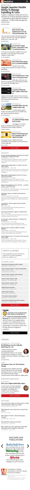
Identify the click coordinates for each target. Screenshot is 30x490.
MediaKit (19, 469)
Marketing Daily (16, 44)
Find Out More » (15, 333)
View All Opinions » (15, 395)
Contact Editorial (11, 471)
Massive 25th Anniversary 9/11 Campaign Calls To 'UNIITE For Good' (20, 135)
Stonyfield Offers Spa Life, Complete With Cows (20, 106)
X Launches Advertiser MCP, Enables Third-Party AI (19, 91)
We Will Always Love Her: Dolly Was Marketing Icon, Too (11, 346)
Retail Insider (5, 381)
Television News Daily (18, 118)
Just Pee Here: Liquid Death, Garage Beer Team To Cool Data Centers (20, 47)
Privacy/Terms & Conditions (13, 472)
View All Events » (15, 305)
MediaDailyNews (6, 5)
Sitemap (24, 471)
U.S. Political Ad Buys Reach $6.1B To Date (20, 120)
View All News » (15, 148)
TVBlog (3, 362)
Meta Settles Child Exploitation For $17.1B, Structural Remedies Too (19, 31)
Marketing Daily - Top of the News (10, 343)
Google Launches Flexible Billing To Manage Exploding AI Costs (13, 10)
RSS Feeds (18, 471)
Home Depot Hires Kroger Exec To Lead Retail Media (20, 62)
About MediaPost (11, 469)
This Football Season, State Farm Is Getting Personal (20, 76)
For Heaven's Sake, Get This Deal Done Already (12, 365)
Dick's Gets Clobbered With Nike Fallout (13, 383)
